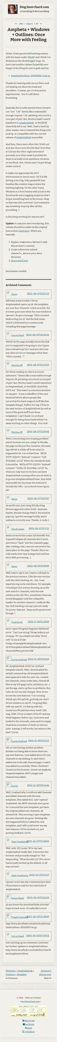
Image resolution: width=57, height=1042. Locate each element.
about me (29, 1020)
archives (29, 1024)
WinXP (31, 57)
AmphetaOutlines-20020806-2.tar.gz (30, 75)
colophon (29, 1031)
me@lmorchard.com (30, 1001)
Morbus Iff (17, 365)
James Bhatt (18, 898)
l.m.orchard (18, 335)
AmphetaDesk (26, 122)
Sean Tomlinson (20, 841)
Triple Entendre (20, 917)
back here (24, 231)
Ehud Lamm (18, 529)
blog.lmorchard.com (34, 7)
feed (29, 1028)
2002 (21, 24)
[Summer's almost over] (40, 24)
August (29, 24)
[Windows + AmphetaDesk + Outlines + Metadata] (16, 24)
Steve (14, 294)
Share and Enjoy (19, 260)
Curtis (15, 786)
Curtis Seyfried (19, 659)
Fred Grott (17, 622)
